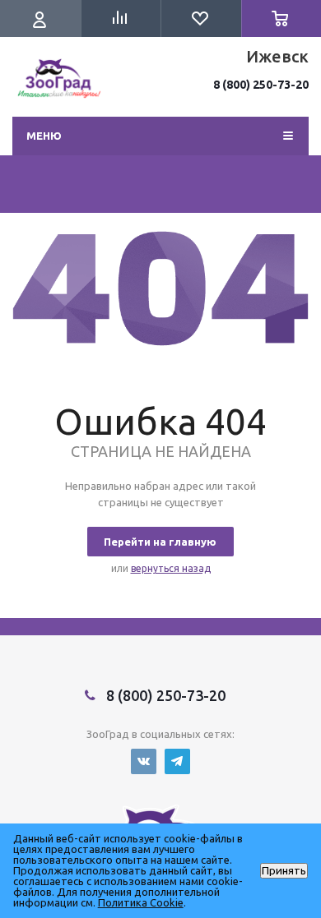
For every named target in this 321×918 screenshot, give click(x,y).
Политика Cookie (141, 902)
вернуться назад (171, 568)
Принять (284, 871)
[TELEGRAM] (177, 761)
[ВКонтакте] (143, 761)
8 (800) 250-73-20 (261, 84)
